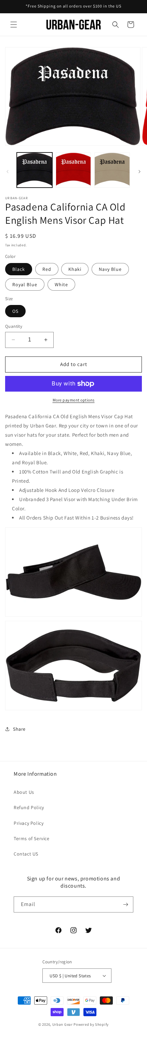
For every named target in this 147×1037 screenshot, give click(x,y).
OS (15, 311)
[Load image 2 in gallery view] (73, 170)
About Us (24, 792)
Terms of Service (32, 838)
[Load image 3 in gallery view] (112, 170)
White (61, 284)
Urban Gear (62, 1024)
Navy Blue (110, 269)
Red (46, 269)
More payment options (74, 400)
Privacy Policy (28, 823)
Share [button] (19, 729)
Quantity (13, 326)
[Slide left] (7, 171)
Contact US (26, 854)
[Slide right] (139, 171)
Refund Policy (29, 807)
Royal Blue (24, 284)
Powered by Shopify (91, 1024)
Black (18, 269)
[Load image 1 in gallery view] (34, 170)
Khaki (74, 269)
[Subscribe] (125, 904)
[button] (13, 24)
